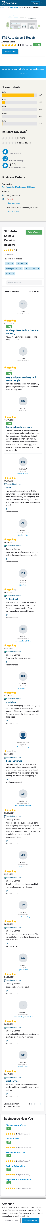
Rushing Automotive (15, 1166)
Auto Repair (14, 7)
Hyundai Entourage (23, 747)
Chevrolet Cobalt (23, 473)
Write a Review (10, 52)
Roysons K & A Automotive (18, 1179)
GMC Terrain (23, 867)
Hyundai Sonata (23, 1067)
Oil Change (31, 187)
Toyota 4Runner (23, 970)
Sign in (35, 3)
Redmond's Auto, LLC (16, 1152)
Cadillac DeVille (23, 535)
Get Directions (13, 212)
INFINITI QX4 (23, 585)
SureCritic (4, 7)
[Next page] (40, 1104)
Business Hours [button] (14, 203)
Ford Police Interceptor (23, 805)
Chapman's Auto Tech (16, 1125)
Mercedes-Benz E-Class (23, 641)
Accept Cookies (30, 1220)
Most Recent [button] (34, 291)
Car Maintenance (19, 187)
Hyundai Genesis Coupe (23, 917)
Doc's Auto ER (12, 1139)
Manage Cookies (11, 1220)
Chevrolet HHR (23, 688)
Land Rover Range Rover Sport (23, 1017)
